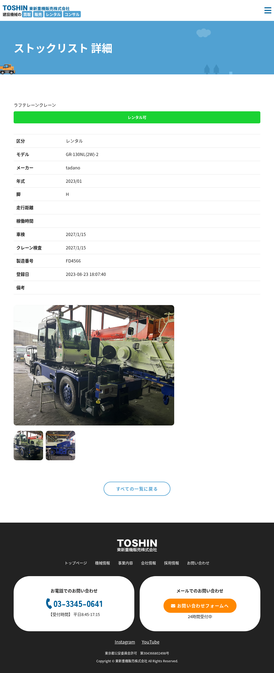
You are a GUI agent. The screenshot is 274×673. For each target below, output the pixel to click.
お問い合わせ (198, 562)
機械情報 (102, 562)
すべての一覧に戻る (137, 488)
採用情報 (171, 562)
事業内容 (125, 562)
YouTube (150, 641)
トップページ (75, 562)
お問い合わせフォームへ (203, 605)
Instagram (125, 641)
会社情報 (148, 562)
